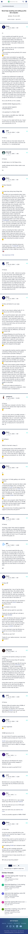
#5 (26, 178)
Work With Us (17, 923)
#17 (26, 754)
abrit (11, 888)
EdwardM (8, 152)
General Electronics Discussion (14, 903)
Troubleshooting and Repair (13, 879)
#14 (26, 650)
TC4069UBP (5, 220)
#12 (26, 544)
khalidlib (6, 896)
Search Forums (11, 19)
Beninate (6, 887)
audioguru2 (9, 396)
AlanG (11, 913)
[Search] (23, 1)
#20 (26, 822)
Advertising (23, 923)
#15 (26, 695)
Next (14, 865)
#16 (26, 720)
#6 (26, 263)
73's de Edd (12, 897)
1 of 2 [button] (10, 865)
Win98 (7, 835)
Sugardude (9, 649)
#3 (26, 131)
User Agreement (21, 930)
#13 (26, 576)
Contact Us (9, 923)
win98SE (11, 626)
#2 (26, 26)
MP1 (7, 543)
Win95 (11, 487)
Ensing (6, 903)
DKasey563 (7, 912)
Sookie (6, 879)
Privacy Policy (7, 930)
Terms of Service (13, 930)
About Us (4, 923)
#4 (26, 152)
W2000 (11, 710)
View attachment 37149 (8, 255)
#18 (26, 775)
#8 (26, 397)
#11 (26, 518)
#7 (26, 297)
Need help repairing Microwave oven (15, 902)
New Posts (18, 19)
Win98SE (10, 615)
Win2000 (17, 664)
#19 (26, 793)
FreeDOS (20, 801)
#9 (26, 432)
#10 (26, 466)
